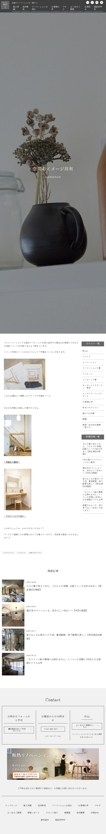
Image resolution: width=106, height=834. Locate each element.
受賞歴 (67, 813)
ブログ (64, 8)
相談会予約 (98, 8)
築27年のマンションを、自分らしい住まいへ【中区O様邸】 (93, 470)
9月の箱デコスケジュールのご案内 (92, 461)
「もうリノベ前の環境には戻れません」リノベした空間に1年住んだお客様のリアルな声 (93, 496)
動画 (85, 419)
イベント (87, 357)
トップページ (11, 806)
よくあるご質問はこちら (85, 726)
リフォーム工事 (90, 380)
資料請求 (45, 820)
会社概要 (80, 813)
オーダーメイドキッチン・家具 (93, 387)
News (85, 351)
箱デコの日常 (89, 414)
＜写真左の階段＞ (12, 462)
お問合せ (88, 8)
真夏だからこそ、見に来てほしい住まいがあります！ (93, 508)
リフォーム (21, 552)
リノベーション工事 (91, 368)
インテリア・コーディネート (93, 395)
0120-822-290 (50, 729)
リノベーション (8, 552)
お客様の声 (55, 8)
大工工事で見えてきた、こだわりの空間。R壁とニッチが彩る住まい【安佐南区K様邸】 (93, 449)
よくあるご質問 (75, 8)
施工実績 (16, 8)
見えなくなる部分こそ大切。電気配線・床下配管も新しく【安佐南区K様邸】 (93, 483)
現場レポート (33, 813)
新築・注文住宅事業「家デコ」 (92, 426)
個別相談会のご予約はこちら (17, 730)
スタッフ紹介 (52, 813)
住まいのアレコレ (35, 552)
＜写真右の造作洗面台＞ (15, 516)
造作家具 (25, 8)
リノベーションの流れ (40, 8)
